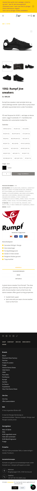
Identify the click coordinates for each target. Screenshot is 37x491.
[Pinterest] (10, 336)
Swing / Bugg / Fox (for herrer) (17, 200)
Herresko (29, 189)
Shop (4, 342)
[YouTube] (13, 336)
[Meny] (3, 15)
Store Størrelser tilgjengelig (20, 204)
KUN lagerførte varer (9, 434)
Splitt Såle (5, 204)
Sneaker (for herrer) (8, 197)
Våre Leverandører (8, 401)
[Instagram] (6, 336)
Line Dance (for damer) (26, 193)
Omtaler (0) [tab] (18, 278)
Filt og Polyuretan (15, 203)
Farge (6, 164)
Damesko (24, 188)
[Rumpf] (13, 220)
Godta (15, 488)
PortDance (5, 377)
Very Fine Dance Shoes (9, 389)
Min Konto (26, 342)
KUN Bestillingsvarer (9, 439)
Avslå (22, 488)
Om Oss (18, 342)
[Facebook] (3, 336)
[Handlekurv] (34, 16)
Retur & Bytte (6, 430)
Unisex (30, 200)
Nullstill (9, 168)
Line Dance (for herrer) (9, 195)
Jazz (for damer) (7, 191)
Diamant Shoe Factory (9, 358)
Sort (29, 203)
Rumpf (9, 207)
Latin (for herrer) (13, 193)
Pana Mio (5, 375)
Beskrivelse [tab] (18, 267)
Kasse (4, 344)
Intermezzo (6, 370)
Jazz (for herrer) (18, 191)
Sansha (4, 382)
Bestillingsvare (15, 188)
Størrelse (5, 125)
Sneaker (24, 203)
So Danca (5, 384)
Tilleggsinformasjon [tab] (18, 271)
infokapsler (10, 482)
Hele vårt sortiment (8, 437)
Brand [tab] (18, 275)
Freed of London (7, 363)
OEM (4, 372)
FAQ (3, 432)
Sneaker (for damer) (23, 195)
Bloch (4, 356)
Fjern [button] (33, 6)
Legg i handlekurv (23, 174)
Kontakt (10, 342)
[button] (33, 487)
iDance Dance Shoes (9, 367)
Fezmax (4, 360)
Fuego (4, 365)
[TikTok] (17, 336)
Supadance (6, 387)
